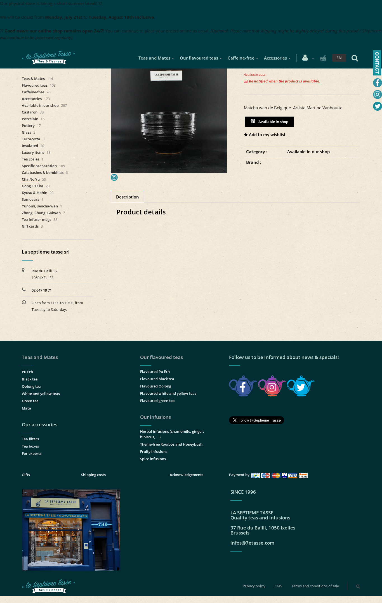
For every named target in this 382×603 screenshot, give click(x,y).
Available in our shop (308, 151)
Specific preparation (39, 165)
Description (127, 197)
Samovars (30, 199)
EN (339, 57)
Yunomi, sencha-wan (40, 206)
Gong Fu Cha (32, 185)
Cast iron (29, 112)
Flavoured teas (35, 85)
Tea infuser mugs (36, 219)
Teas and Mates (154, 58)
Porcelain (30, 118)
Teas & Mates (33, 78)
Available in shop (272, 121)
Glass (26, 132)
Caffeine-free (241, 58)
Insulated (30, 145)
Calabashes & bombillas (42, 172)
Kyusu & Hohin (34, 192)
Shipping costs (93, 474)
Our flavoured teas (199, 58)
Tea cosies (30, 159)
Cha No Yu (31, 179)
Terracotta (31, 138)
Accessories (275, 58)
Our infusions (155, 417)
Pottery (28, 125)
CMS (278, 585)
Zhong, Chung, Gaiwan (41, 212)
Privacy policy (254, 585)
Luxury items (33, 152)
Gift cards (30, 226)
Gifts (26, 474)
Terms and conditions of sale (315, 585)
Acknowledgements (186, 474)
